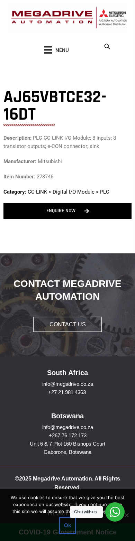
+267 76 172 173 (68, 435)
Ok (67, 525)
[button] (106, 46)
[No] (126, 515)
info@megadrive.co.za (67, 384)
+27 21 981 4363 (67, 392)
